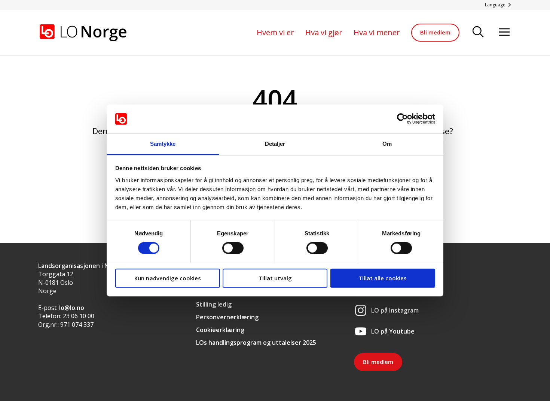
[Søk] (478, 32)
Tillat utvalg (275, 277)
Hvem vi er (275, 32)
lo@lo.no (71, 308)
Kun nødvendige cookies (167, 277)
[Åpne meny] (504, 32)
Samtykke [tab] (163, 144)
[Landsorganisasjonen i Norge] (83, 32)
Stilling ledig (214, 304)
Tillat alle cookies (382, 277)
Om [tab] (387, 144)
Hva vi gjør (323, 32)
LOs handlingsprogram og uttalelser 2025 (256, 342)
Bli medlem (435, 32)
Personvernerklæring (227, 317)
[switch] (233, 248)
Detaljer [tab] (275, 144)
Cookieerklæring (220, 330)
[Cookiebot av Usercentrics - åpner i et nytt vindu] (402, 118)
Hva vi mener (377, 32)
